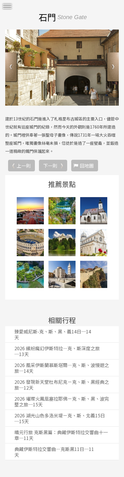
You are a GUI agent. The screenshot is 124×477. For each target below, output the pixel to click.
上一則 (24, 165)
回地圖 (87, 165)
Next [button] (112, 67)
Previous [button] (11, 67)
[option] (62, 68)
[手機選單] (7, 6)
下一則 (50, 165)
